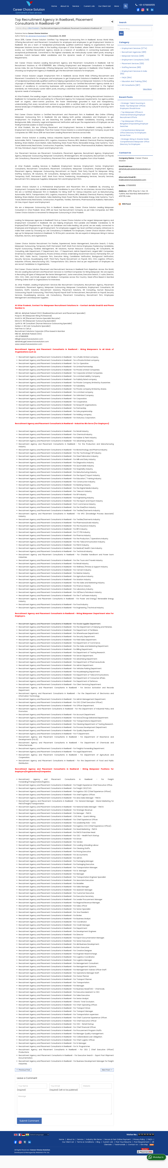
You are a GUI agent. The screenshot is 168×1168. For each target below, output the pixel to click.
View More (147, 89)
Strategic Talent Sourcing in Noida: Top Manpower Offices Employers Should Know (132, 106)
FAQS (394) (126, 77)
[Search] (125, 6)
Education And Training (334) (134, 81)
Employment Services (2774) (134, 48)
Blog (24, 28)
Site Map (144, 1144)
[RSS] (152, 1144)
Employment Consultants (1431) (135, 59)
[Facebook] (138, 9)
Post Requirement (141, 1142)
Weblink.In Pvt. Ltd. (43, 1152)
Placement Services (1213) (132, 63)
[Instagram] (142, 9)
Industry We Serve (94, 1139)
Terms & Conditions (85, 1142)
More (116, 6)
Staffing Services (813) (131, 67)
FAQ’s (150, 1139)
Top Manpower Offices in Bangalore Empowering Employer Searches (134, 124)
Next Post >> (107, 1070)
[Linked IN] (152, 9)
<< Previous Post (23, 1070)
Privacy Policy (139, 1139)
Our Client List (104, 6)
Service (75, 6)
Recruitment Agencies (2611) (133, 52)
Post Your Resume (123, 1142)
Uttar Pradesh (33, 28)
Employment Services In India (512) (133, 72)
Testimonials (119, 1144)
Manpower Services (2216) (132, 56)
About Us (65, 6)
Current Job (89, 6)
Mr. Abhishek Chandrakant (36, 36)
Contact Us (133, 1144)
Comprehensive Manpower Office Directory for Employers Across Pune (133, 132)
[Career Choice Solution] (29, 7)
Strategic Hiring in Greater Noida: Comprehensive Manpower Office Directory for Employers (134, 141)
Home (54, 6)
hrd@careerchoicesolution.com (132, 180)
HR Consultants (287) (130, 85)
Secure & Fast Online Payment (117, 1139)
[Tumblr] (147, 9)
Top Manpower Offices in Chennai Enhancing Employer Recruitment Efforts (132, 115)
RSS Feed (126, 204)
